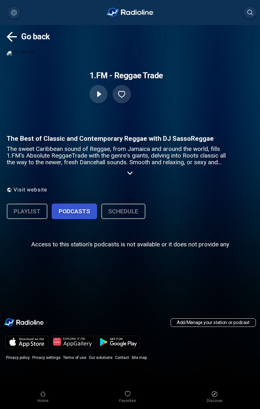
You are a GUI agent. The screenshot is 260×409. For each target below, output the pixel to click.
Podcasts (74, 211)
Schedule (123, 211)
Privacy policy (18, 357)
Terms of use (74, 357)
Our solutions (101, 357)
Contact (122, 357)
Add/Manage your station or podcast (213, 322)
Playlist (27, 211)
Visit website (30, 190)
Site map (139, 357)
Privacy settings (46, 357)
